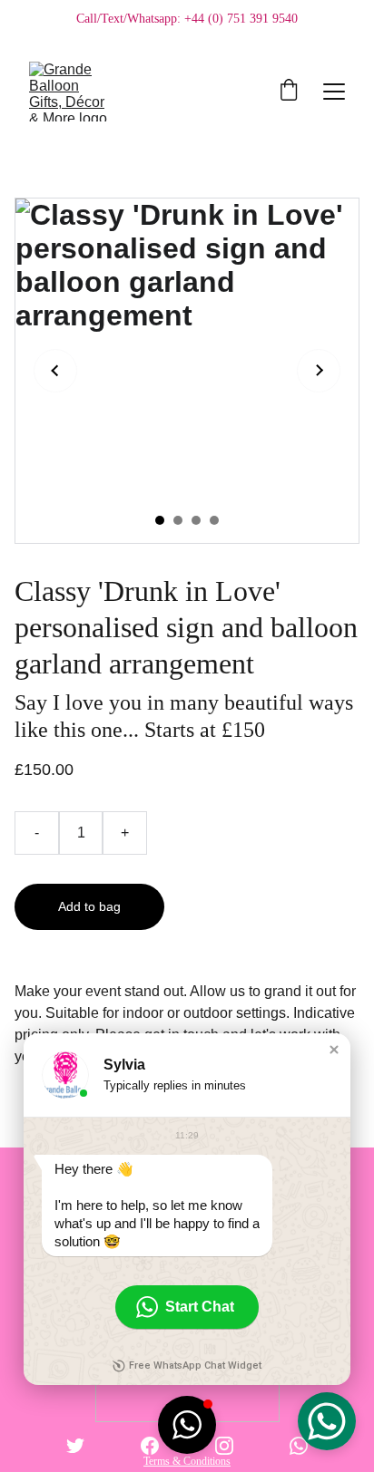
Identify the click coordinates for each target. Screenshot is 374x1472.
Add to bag (89, 906)
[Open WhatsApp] (327, 1421)
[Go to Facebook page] (150, 1446)
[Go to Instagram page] (224, 1446)
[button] (334, 1050)
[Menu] (334, 91)
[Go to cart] (288, 91)
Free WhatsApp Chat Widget (195, 1365)
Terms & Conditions (187, 1461)
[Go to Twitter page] (75, 1446)
